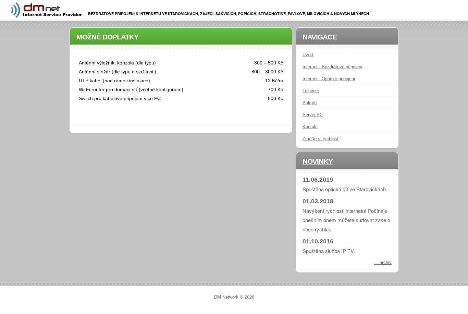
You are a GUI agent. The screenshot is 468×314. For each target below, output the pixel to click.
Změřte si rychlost (320, 138)
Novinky (318, 161)
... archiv (383, 262)
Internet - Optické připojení (329, 78)
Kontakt (310, 126)
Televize (311, 90)
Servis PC (313, 114)
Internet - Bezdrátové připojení (332, 66)
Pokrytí (310, 102)
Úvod (308, 54)
